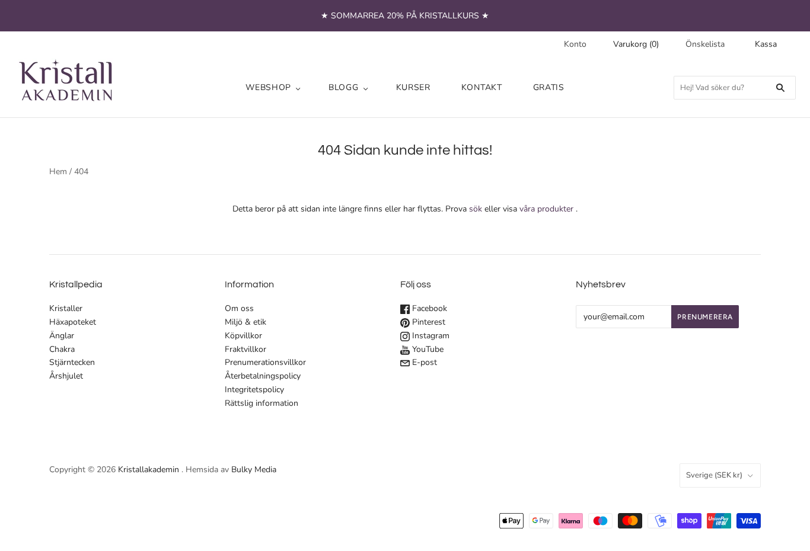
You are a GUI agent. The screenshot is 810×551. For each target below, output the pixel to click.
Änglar (61, 335)
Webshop (268, 87)
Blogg (344, 87)
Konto (575, 44)
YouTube (427, 349)
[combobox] (735, 88)
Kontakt (481, 87)
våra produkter (546, 208)
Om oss (239, 308)
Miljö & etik (245, 322)
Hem (58, 171)
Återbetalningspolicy (263, 376)
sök (475, 208)
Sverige (714, 475)
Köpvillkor (243, 335)
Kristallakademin (148, 469)
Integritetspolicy (254, 389)
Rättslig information (261, 403)
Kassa (766, 44)
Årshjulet (66, 376)
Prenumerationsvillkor (265, 362)
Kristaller (65, 308)
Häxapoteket (72, 322)
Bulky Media (253, 469)
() (636, 44)
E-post (423, 362)
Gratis (549, 87)
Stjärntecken (72, 362)
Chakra (62, 349)
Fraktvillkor (245, 349)
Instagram (429, 335)
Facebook (428, 308)
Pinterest (427, 322)
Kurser (413, 87)
